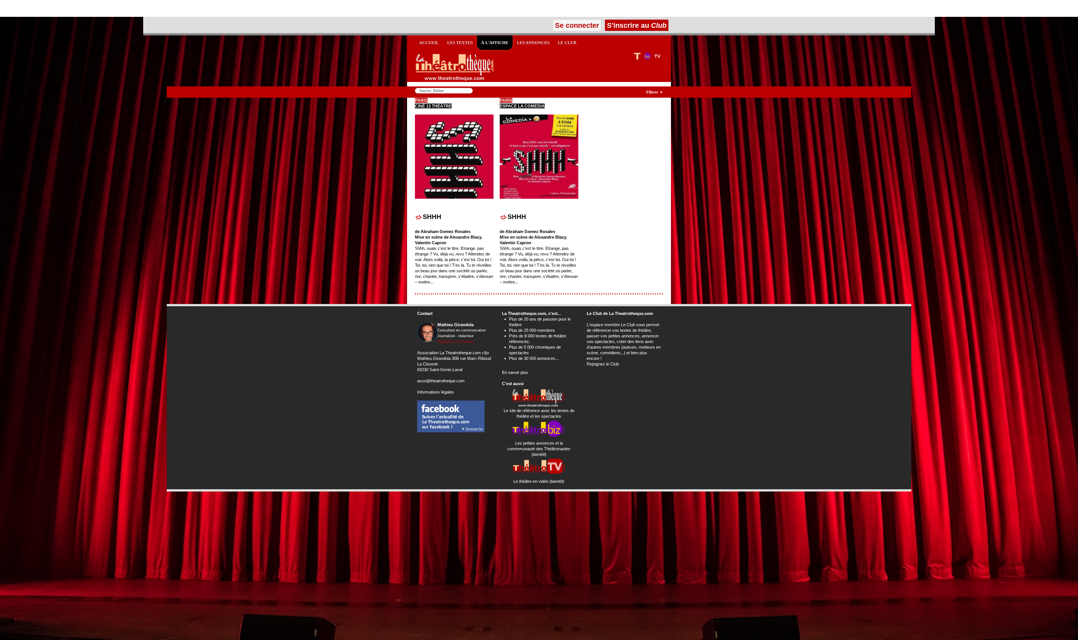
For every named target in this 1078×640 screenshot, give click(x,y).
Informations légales (435, 392)
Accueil (429, 42)
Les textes (460, 42)
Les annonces (533, 42)
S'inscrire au (635, 25)
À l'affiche (494, 42)
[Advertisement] (65, 8)
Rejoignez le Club (603, 364)
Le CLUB (567, 42)
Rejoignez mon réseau (455, 341)
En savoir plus (515, 372)
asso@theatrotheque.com (441, 380)
